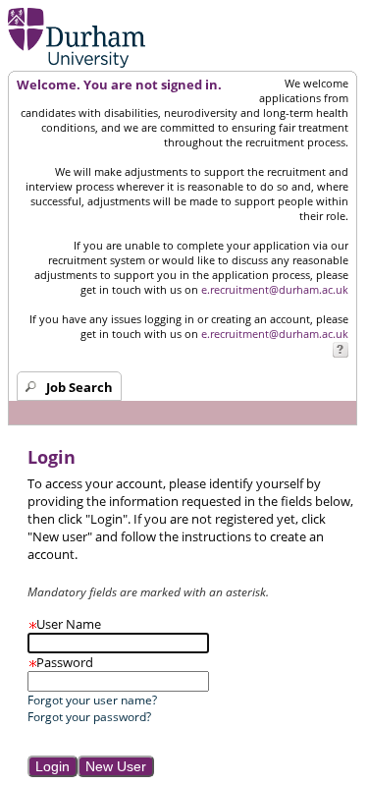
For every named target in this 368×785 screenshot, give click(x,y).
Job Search (79, 387)
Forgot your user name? (92, 700)
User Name (64, 624)
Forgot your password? (89, 716)
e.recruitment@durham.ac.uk (274, 289)
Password (60, 662)
